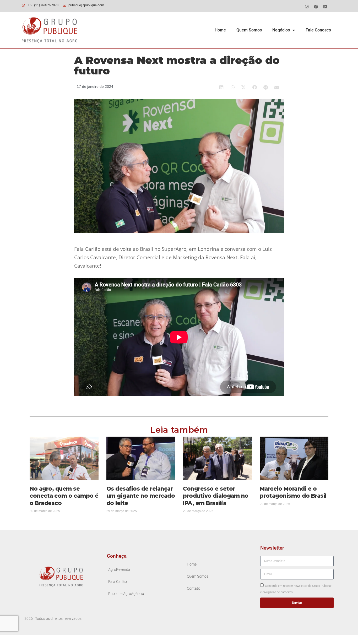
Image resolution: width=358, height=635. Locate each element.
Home (220, 30)
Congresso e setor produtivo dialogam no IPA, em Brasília (215, 495)
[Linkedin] (325, 6)
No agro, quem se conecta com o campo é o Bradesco (64, 495)
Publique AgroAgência (126, 593)
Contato (193, 588)
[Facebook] (316, 6)
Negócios (281, 30)
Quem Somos (249, 30)
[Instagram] (307, 6)
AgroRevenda (119, 569)
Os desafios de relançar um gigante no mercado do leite (140, 495)
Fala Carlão (117, 581)
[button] (222, 87)
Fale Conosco (318, 30)
